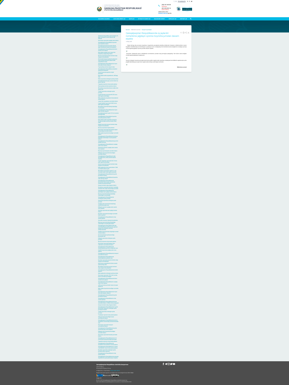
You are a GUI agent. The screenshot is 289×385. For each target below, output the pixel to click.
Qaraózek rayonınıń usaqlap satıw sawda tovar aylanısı (108, 148)
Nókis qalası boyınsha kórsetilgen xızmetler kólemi (108, 133)
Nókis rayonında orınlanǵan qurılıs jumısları (108, 78)
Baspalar (131, 18)
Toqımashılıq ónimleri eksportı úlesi (106, 67)
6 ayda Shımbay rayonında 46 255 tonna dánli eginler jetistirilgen (107, 95)
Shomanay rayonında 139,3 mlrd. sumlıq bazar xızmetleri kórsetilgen (107, 276)
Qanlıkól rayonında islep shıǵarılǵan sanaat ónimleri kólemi (108, 232)
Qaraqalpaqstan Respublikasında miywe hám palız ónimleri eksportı (107, 64)
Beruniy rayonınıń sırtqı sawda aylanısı (107, 241)
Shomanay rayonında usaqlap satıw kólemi (108, 40)
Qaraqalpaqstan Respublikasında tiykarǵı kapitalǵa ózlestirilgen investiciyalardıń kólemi (108, 138)
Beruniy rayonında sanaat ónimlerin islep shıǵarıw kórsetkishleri (107, 56)
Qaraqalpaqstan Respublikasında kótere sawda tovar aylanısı (107, 49)
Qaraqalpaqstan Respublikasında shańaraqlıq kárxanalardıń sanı (106, 257)
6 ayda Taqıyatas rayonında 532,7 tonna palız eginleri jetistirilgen (107, 161)
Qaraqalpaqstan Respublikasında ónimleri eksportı (108, 270)
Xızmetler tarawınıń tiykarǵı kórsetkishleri (108, 220)
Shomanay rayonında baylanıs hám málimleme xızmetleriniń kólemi (106, 244)
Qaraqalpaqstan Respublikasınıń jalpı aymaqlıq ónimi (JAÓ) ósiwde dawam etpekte (107, 157)
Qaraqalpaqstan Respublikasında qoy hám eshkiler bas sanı (108, 141)
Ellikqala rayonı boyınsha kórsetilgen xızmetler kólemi (106, 153)
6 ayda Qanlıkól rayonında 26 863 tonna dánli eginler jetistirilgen (107, 104)
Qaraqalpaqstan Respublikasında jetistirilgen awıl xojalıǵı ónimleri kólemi (107, 191)
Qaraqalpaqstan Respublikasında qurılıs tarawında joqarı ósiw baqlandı (107, 328)
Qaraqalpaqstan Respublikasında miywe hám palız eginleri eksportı (107, 292)
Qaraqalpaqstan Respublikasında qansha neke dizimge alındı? (108, 178)
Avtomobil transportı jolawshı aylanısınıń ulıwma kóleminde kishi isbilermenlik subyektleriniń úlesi (107, 60)
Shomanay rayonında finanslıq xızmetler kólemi (107, 335)
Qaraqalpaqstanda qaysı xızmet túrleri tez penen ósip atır (108, 81)
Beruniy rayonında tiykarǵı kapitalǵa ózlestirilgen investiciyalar (106, 194)
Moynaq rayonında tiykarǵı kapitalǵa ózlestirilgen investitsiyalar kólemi (106, 223)
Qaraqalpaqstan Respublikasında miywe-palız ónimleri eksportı (108, 110)
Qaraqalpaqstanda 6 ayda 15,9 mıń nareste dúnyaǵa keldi (108, 114)
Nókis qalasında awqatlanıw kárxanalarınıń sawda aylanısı (108, 98)
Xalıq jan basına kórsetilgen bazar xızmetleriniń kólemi (106, 317)
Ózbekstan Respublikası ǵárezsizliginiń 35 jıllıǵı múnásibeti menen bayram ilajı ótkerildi (108, 37)
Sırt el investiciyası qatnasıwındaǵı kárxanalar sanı (106, 235)
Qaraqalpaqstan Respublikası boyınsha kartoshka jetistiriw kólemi (107, 117)
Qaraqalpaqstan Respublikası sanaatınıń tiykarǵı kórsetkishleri (107, 69)
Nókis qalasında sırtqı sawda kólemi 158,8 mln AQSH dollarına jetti (108, 168)
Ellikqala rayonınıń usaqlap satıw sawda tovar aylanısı (107, 207)
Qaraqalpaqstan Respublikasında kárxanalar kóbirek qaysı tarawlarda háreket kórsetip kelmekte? (106, 182)
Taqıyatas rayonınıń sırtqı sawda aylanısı (107, 84)
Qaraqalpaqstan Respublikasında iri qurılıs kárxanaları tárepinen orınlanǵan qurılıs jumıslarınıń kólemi (108, 308)
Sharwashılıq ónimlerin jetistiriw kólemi (107, 86)
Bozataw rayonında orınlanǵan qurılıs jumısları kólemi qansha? (107, 350)
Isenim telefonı (165, 9)
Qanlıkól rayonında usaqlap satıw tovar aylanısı (107, 250)
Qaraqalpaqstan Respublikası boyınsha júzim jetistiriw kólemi (107, 43)
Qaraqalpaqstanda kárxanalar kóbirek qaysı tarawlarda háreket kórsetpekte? (107, 46)
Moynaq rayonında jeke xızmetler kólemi (107, 150)
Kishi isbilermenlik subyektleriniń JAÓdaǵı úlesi (108, 76)
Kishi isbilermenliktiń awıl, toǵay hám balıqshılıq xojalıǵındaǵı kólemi (106, 53)
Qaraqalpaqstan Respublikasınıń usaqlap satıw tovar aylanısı (107, 145)
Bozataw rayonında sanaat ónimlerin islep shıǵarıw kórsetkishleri (108, 260)
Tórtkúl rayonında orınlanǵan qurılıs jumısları (106, 92)
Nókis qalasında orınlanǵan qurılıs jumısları (108, 273)
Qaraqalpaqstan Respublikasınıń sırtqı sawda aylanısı (107, 217)
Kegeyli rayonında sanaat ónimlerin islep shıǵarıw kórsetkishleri (107, 125)
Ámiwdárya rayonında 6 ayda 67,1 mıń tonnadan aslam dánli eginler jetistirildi (107, 171)
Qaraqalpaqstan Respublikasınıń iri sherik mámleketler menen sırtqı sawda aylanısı (108, 347)
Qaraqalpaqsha (182, 1)
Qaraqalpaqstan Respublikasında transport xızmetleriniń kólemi (108, 254)
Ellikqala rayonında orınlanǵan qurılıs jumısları (106, 239)
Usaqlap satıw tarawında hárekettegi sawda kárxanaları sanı (107, 204)
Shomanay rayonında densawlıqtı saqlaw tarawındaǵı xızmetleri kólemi (108, 130)
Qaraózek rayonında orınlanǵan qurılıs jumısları (107, 201)
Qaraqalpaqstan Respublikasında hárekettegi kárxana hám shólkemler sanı (108, 247)
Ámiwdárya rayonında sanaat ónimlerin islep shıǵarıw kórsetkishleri (107, 267)
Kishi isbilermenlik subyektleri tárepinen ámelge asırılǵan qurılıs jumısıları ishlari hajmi (107, 121)
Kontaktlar (183, 18)
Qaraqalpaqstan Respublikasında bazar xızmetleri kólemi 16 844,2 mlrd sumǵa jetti (108, 302)
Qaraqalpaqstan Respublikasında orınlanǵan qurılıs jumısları (106, 198)
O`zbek (175, 1)
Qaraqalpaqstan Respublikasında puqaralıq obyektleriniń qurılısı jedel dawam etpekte (108, 357)
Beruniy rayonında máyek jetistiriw (106, 127)
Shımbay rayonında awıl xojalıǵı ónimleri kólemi (107, 211)
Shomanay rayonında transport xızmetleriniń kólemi (105, 325)
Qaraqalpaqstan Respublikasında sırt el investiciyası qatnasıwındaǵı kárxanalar (107, 338)
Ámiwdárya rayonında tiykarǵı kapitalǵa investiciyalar (107, 107)
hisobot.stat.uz (163, 13)
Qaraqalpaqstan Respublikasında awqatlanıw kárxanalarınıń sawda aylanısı (108, 344)
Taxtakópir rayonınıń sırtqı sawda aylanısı (107, 314)
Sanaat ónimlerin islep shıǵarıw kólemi (107, 185)
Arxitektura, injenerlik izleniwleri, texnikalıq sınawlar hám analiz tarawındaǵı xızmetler (108, 188)
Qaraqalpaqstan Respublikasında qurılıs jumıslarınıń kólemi (107, 174)
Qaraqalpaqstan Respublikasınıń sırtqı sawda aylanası (107, 299)
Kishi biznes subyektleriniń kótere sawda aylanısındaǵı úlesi (107, 264)
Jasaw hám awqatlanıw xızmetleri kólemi (108, 101)
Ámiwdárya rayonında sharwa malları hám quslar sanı (108, 88)
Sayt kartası (107, 370)
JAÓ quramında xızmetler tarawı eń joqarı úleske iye (108, 286)
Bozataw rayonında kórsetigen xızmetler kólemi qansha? (107, 214)
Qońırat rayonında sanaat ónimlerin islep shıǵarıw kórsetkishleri (107, 164)
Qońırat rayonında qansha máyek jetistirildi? (106, 73)
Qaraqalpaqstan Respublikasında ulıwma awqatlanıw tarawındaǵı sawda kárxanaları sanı (108, 321)
